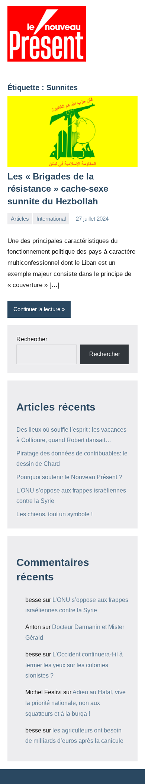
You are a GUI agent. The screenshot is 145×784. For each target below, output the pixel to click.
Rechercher (31, 339)
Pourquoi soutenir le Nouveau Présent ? (69, 477)
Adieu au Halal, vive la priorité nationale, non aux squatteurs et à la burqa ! (75, 703)
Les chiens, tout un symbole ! (54, 514)
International (51, 218)
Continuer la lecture (36, 309)
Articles (20, 218)
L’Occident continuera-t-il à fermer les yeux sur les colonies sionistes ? (74, 665)
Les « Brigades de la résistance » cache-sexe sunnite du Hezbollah (57, 188)
